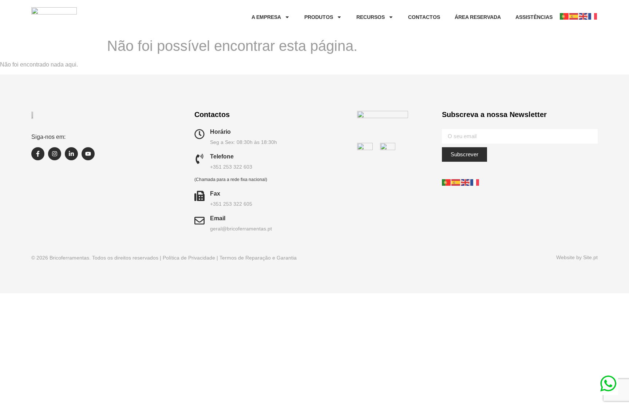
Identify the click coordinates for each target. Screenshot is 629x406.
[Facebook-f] (37, 153)
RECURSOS (370, 17)
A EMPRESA (266, 17)
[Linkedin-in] (71, 153)
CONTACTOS (424, 17)
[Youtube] (88, 153)
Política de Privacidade (189, 258)
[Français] (593, 16)
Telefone (222, 156)
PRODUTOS (318, 17)
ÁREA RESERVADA (478, 17)
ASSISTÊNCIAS (534, 17)
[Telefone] (199, 159)
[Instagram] (54, 153)
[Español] (574, 16)
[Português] (564, 16)
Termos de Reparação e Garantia (258, 258)
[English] (583, 16)
